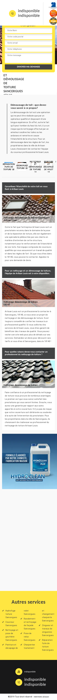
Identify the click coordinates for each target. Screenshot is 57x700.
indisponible (29, 11)
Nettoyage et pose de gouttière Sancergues (12, 635)
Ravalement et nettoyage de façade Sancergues (30, 624)
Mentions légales (41, 697)
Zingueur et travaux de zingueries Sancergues (48, 630)
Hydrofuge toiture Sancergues (11, 614)
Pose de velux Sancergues (29, 636)
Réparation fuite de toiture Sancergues (48, 645)
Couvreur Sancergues (11, 623)
